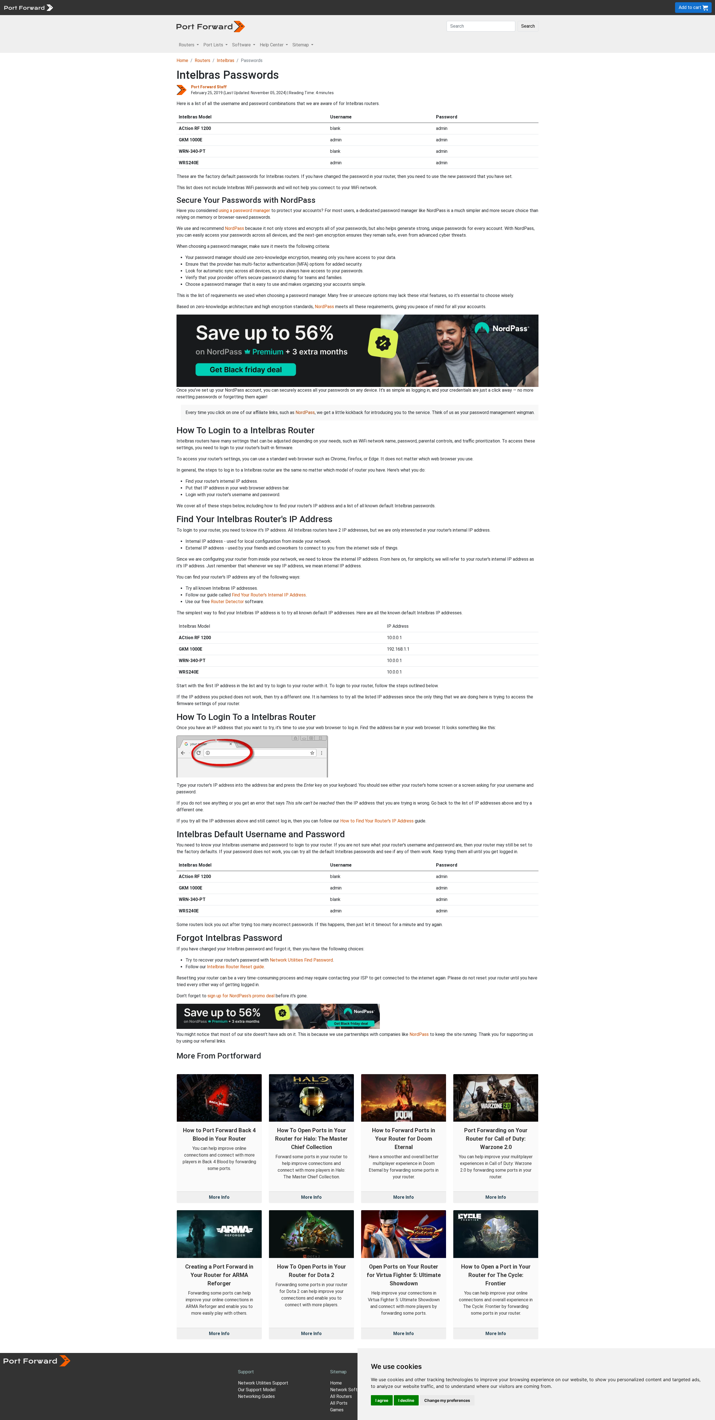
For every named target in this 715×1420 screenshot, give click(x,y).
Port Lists (99, 7)
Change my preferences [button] (447, 1400)
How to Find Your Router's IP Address (377, 821)
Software (122, 7)
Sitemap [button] (301, 44)
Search (528, 26)
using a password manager (244, 210)
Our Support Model (256, 1389)
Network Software (348, 1389)
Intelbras (225, 60)
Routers (77, 7)
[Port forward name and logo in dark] (211, 26)
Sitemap (173, 7)
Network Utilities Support (263, 1383)
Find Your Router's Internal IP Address (269, 595)
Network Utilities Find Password (301, 960)
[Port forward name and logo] (28, 7)
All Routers (341, 1396)
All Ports (338, 1403)
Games (337, 1409)
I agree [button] (381, 1400)
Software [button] (242, 44)
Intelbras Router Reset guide (235, 966)
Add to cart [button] (690, 7)
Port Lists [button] (213, 44)
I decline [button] (406, 1400)
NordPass (234, 228)
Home (182, 60)
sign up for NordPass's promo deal (241, 995)
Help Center (148, 7)
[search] (189, 7)
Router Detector (227, 601)
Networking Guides (256, 1396)
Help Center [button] (272, 44)
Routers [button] (187, 44)
